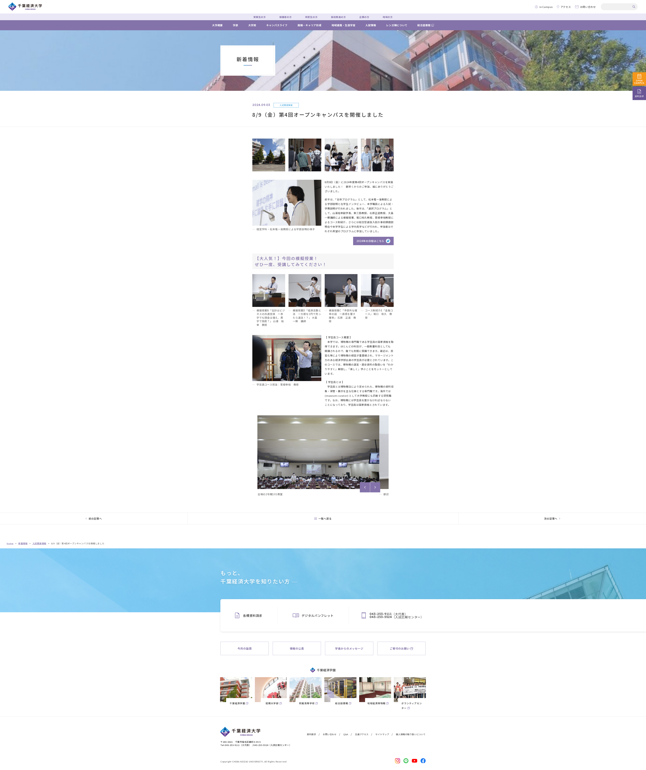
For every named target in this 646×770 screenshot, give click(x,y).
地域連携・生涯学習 (343, 25)
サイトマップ (382, 734)
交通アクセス (362, 734)
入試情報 (370, 25)
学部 (235, 25)
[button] (365, 487)
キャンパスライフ (277, 25)
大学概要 (217, 25)
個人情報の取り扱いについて (411, 734)
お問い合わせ (330, 734)
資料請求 (311, 734)
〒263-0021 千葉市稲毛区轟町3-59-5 (240, 741)
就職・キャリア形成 (309, 25)
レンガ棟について (396, 25)
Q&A (345, 734)
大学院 (252, 25)
